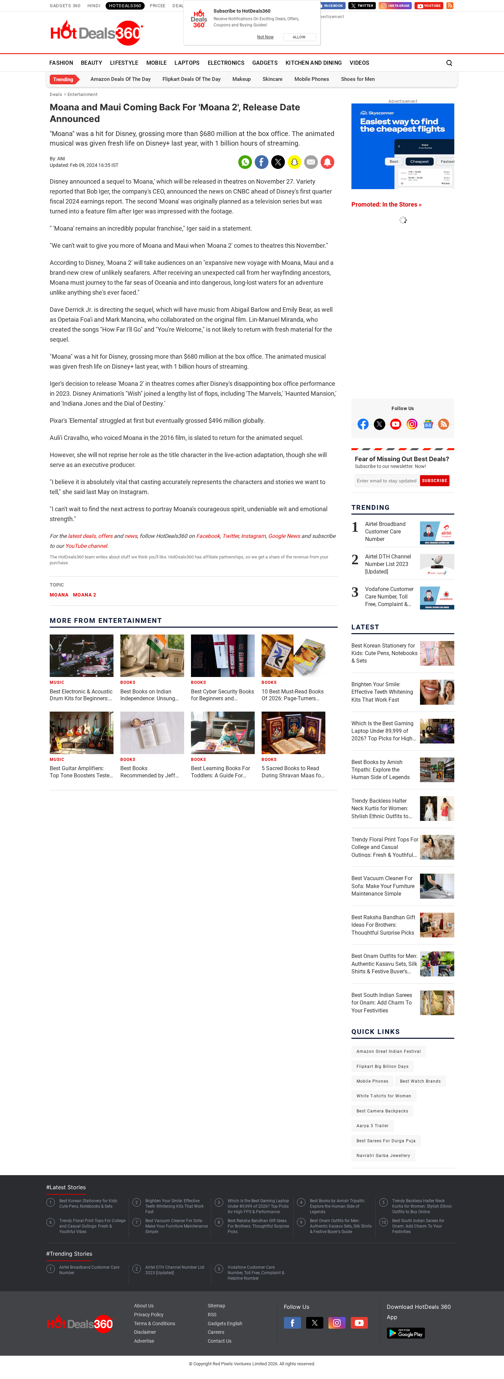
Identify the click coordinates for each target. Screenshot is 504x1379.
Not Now (265, 37)
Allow (300, 37)
